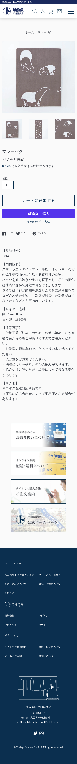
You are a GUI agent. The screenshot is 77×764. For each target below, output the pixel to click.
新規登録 (9, 615)
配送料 (6, 166)
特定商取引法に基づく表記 (19, 575)
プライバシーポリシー (51, 575)
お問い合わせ (46, 656)
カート (42, 624)
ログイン (43, 615)
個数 (5, 178)
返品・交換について (50, 584)
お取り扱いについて (50, 647)
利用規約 (9, 593)
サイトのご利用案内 (16, 647)
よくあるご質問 (13, 656)
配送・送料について (16, 584)
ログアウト (11, 624)
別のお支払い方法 (38, 221)
